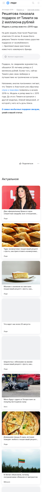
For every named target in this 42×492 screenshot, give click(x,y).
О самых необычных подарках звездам (20, 109)
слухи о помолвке (10, 90)
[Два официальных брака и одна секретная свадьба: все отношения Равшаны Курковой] (21, 203)
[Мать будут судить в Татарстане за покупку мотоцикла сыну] (21, 391)
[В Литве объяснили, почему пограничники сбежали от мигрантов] (21, 466)
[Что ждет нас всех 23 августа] (21, 316)
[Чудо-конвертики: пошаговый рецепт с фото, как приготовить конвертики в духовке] (21, 241)
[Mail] (8, 3)
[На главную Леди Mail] (12, 3)
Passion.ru (20, 10)
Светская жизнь (33, 10)
